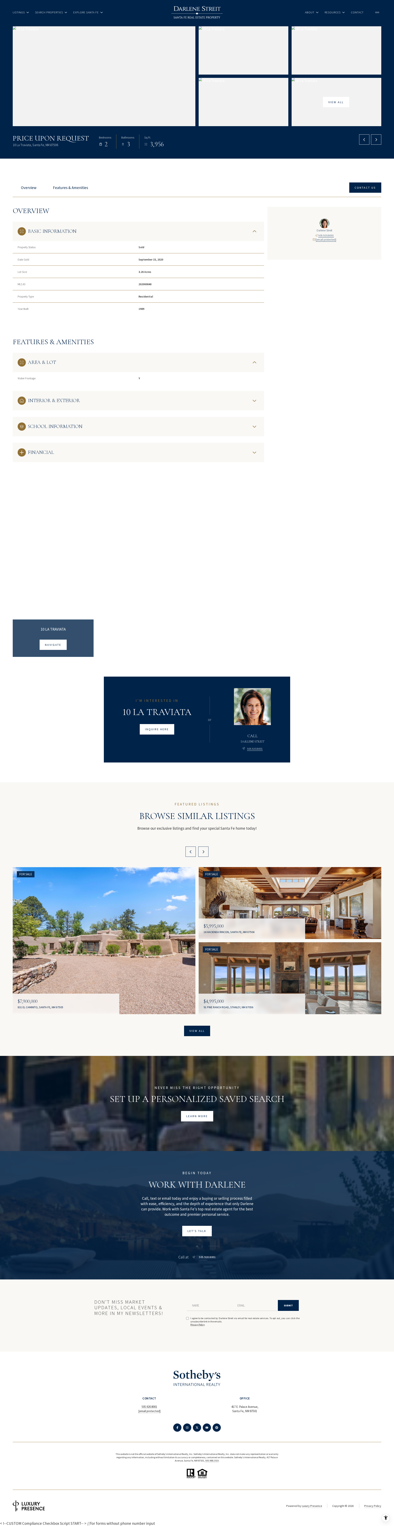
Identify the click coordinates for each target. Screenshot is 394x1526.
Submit (288, 1305)
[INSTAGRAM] (187, 1427)
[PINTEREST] (217, 1427)
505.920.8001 (326, 235)
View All (336, 102)
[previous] (191, 852)
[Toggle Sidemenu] (377, 12)
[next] (203, 852)
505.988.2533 (212, 1460)
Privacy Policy (197, 1324)
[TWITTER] (197, 1427)
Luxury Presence (312, 1506)
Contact (357, 12)
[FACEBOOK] (177, 1427)
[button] (365, 187)
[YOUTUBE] (207, 1427)
